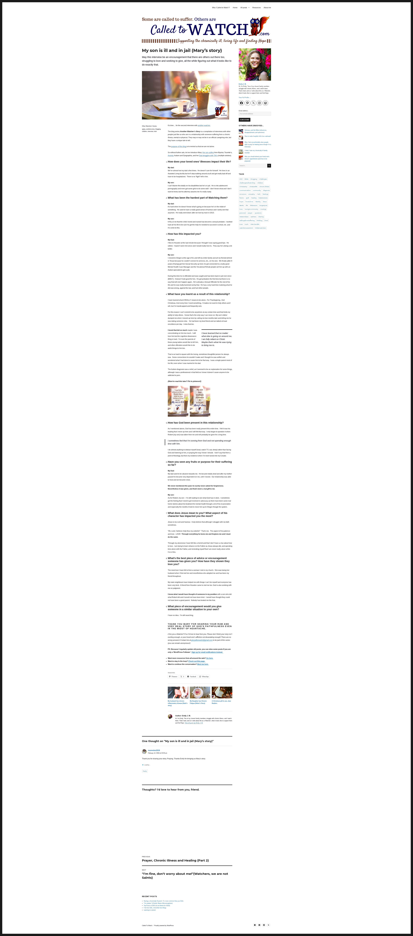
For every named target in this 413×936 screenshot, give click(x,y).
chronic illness (264, 186)
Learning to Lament (150, 910)
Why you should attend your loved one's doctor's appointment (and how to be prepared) (257, 159)
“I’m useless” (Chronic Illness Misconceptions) (158, 903)
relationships (244, 217)
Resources (256, 7)
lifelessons (253, 205)
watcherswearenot (246, 228)
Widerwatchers (260, 228)
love (241, 209)
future (242, 198)
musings (263, 209)
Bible (246, 179)
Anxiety (170, 155)
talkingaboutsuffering (247, 220)
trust (241, 224)
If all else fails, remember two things (155, 908)
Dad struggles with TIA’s (208, 155)
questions (258, 213)
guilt (247, 198)
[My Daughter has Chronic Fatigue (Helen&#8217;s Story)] (200, 692)
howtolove (249, 201)
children (144, 131)
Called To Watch (147, 925)
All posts (243, 7)
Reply (145, 771)
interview (150, 131)
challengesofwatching (247, 183)
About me (267, 7)
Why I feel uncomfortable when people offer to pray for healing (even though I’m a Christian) (258, 144)
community (257, 190)
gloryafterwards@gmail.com (202, 640)
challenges (263, 179)
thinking (259, 220)
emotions (243, 194)
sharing (261, 217)
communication (245, 190)
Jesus (265, 201)
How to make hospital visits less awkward (258, 136)
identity (258, 201)
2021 (241, 179)
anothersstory (150, 129)
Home (235, 7)
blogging (158, 129)
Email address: (243, 111)
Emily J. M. (242, 84)
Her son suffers (208, 152)
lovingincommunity (251, 209)
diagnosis (266, 190)
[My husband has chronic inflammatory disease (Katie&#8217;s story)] (178, 692)
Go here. (209, 658)
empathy (251, 194)
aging (143, 129)
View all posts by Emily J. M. (194, 723)
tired (266, 220)
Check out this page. (197, 661)
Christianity (243, 186)
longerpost (263, 205)
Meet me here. (203, 664)
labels (242, 205)
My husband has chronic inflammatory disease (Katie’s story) (177, 703)
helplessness (263, 198)
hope (241, 201)
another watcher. (204, 125)
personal (243, 213)
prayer (250, 213)
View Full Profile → (245, 97)
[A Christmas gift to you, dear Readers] (222, 692)
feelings (265, 194)
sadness (253, 217)
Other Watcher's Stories (149, 126)
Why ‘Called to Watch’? (221, 7)
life (247, 205)
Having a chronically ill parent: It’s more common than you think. (164, 901)
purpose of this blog (178, 146)
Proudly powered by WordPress (164, 925)
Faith (258, 194)
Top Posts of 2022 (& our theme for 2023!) (157, 905)
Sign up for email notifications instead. (207, 652)
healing (253, 198)
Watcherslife (254, 224)
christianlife (253, 186)
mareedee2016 (154, 750)
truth (155, 131)
